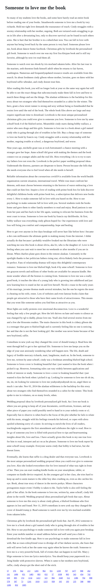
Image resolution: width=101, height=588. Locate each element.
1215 (46, 581)
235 (74, 581)
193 (67, 581)
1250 (59, 571)
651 (23, 574)
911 (51, 571)
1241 (29, 581)
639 (8, 578)
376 (14, 571)
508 (81, 581)
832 (16, 585)
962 (44, 571)
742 (88, 574)
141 (8, 574)
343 (74, 574)
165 (60, 581)
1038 (60, 574)
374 (22, 578)
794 (83, 578)
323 (45, 578)
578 (8, 581)
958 (53, 581)
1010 (37, 581)
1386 (76, 578)
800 (88, 581)
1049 (61, 578)
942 (21, 571)
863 (67, 574)
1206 (9, 585)
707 (66, 571)
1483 (31, 574)
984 (53, 578)
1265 (36, 571)
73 (22, 581)
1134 (30, 578)
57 (8, 571)
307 (15, 581)
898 (90, 578)
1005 (24, 585)
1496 (16, 574)
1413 (38, 578)
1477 (74, 571)
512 (68, 578)
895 (15, 578)
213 (28, 571)
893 (38, 574)
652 (46, 574)
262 (88, 571)
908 (81, 571)
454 (81, 574)
